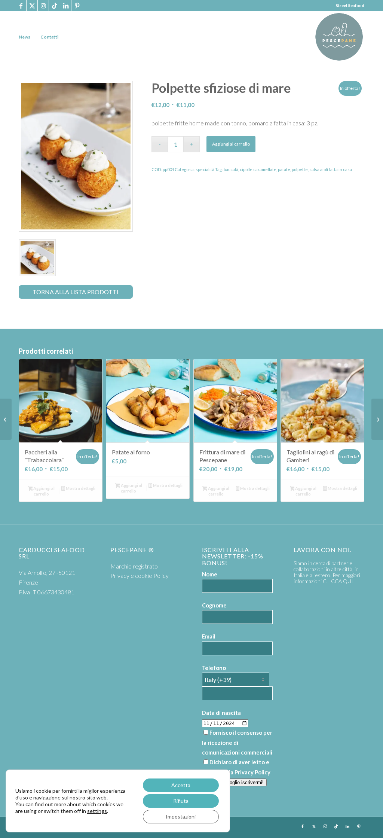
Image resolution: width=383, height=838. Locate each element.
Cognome (214, 605)
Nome (209, 574)
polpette (300, 169)
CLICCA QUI (338, 581)
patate (284, 169)
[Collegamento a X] (32, 5)
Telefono (214, 667)
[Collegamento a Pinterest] (77, 5)
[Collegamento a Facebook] (20, 5)
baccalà (231, 169)
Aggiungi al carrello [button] (44, 491)
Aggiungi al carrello (231, 144)
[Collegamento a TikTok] (54, 5)
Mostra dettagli (80, 488)
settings (97, 811)
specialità (205, 169)
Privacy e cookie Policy (139, 575)
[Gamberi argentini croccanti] (6, 419)
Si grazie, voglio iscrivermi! (234, 782)
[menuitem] (24, 37)
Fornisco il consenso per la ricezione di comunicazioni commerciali (237, 742)
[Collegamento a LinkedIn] (65, 5)
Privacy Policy (252, 772)
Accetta (180, 785)
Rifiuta (181, 801)
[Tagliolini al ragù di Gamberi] (377, 419)
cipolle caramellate (258, 169)
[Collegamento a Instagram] (43, 5)
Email (208, 636)
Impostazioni (181, 816)
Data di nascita (221, 712)
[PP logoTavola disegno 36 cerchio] (339, 37)
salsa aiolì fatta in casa (330, 169)
